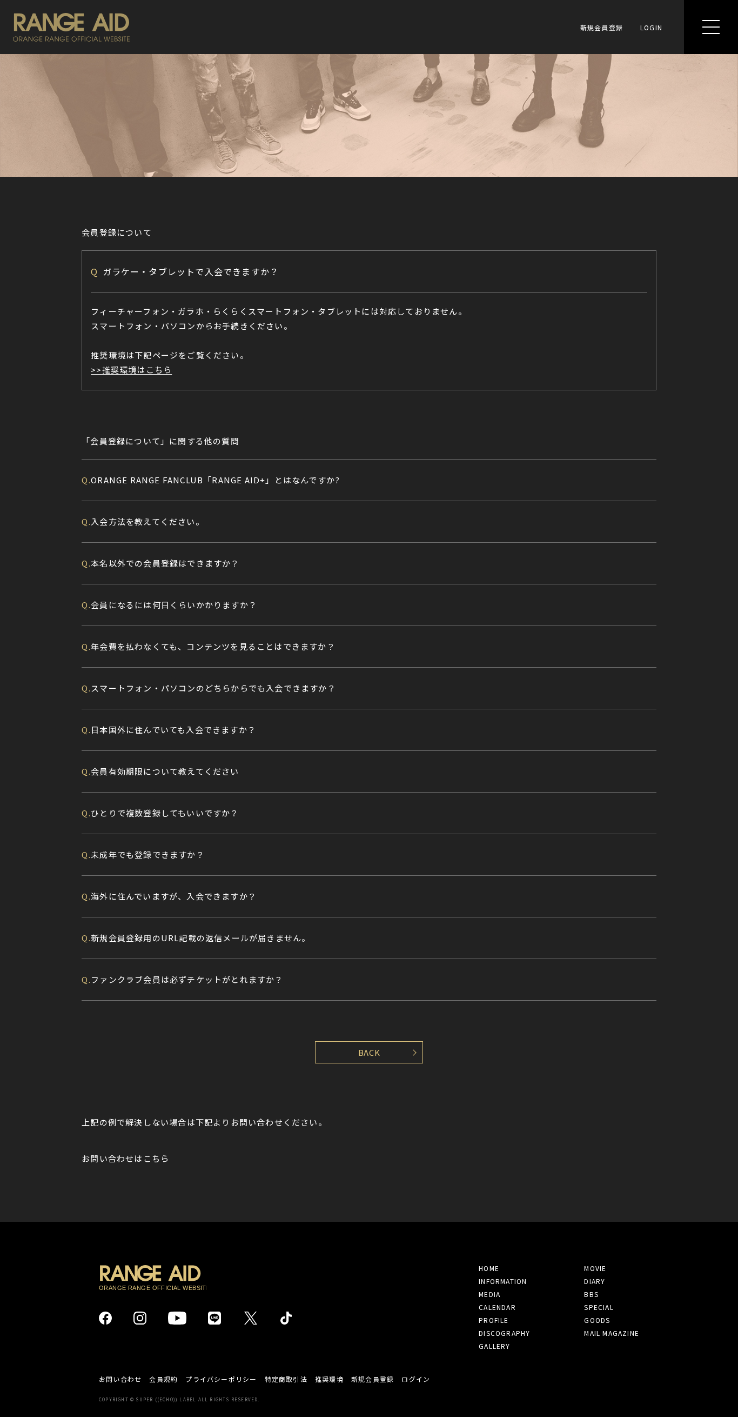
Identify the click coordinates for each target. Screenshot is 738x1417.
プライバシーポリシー (221, 1379)
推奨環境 (329, 1379)
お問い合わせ (120, 1379)
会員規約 (163, 1379)
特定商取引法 (286, 1379)
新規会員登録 (601, 27)
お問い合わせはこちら (125, 1158)
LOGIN (651, 27)
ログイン (415, 1379)
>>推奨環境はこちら (131, 369)
